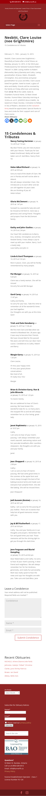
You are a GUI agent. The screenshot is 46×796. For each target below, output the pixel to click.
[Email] (21, 121)
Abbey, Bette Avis (11, 676)
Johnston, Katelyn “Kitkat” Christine (18, 665)
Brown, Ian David (11, 672)
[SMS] (25, 121)
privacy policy (25, 723)
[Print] (30, 121)
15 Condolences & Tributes (15, 45)
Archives (8, 690)
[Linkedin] (16, 121)
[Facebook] (7, 121)
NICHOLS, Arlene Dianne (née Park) (19, 661)
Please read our (19, 723)
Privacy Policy (10, 771)
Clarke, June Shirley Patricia (15, 668)
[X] (11, 121)
